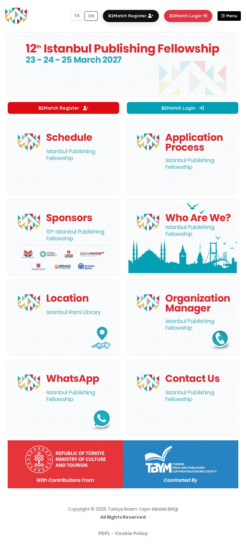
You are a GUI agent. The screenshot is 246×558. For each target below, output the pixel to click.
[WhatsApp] (63, 397)
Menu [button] (231, 15)
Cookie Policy (131, 533)
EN (91, 15)
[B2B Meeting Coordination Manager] (182, 317)
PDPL (104, 533)
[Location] (63, 317)
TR (77, 15)
